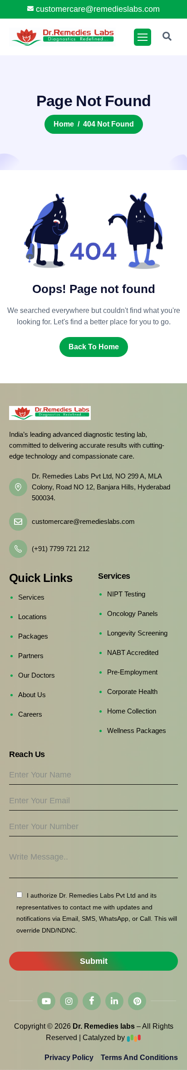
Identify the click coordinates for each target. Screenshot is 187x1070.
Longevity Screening (137, 633)
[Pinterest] (137, 1001)
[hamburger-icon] (142, 37)
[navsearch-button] (167, 37)
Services (31, 597)
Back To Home (94, 347)
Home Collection (131, 711)
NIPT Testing (126, 594)
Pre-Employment (132, 672)
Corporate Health (132, 691)
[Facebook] (92, 1001)
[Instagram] (69, 1001)
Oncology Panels (132, 613)
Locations (32, 617)
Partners (31, 656)
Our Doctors (36, 675)
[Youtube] (46, 1001)
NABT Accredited (132, 652)
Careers (30, 714)
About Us (32, 695)
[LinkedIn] (114, 1001)
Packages (33, 636)
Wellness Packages (136, 730)
